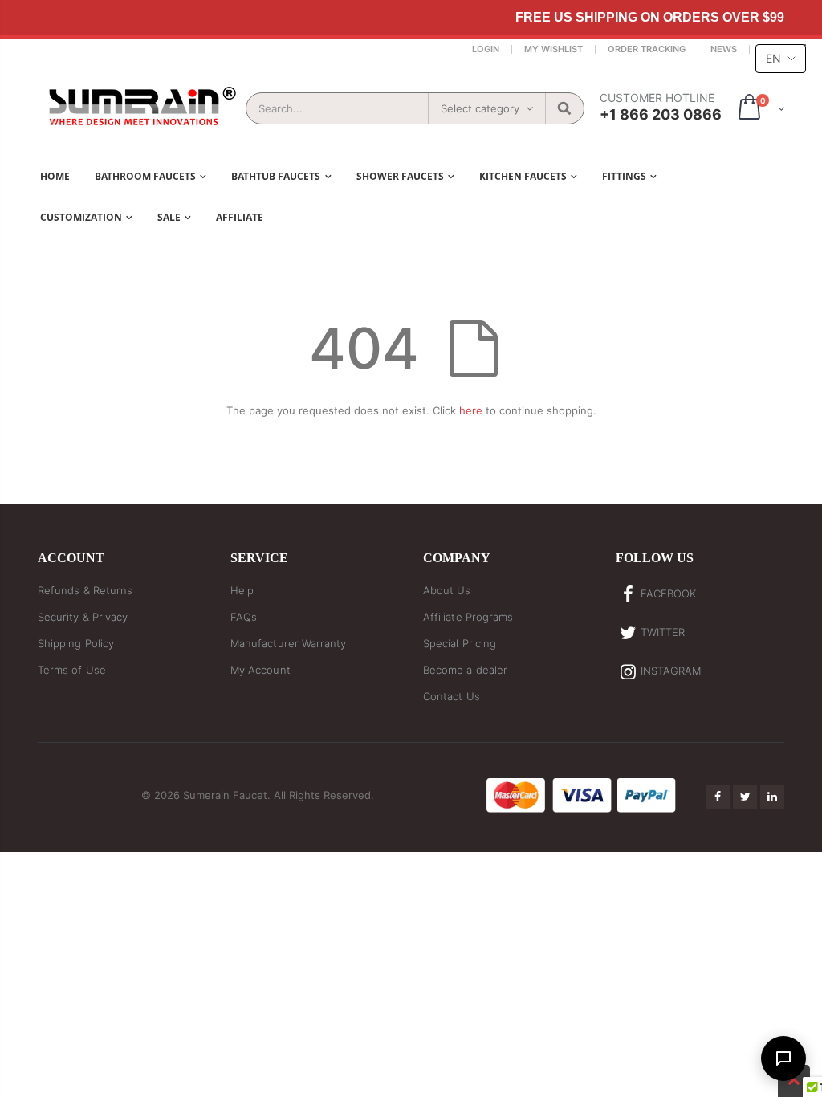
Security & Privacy (83, 616)
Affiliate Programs (468, 616)
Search (564, 108)
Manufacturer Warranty (288, 643)
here (470, 410)
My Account (260, 669)
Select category (480, 108)
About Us (447, 590)
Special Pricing (459, 643)
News (723, 49)
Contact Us (451, 696)
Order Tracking (647, 49)
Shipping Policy (76, 643)
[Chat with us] (783, 1058)
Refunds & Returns (85, 590)
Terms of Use (72, 669)
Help (242, 590)
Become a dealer (465, 669)
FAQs (243, 616)
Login (485, 49)
